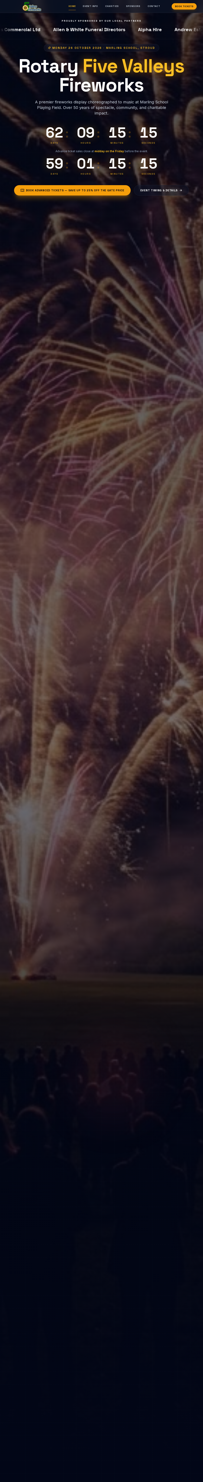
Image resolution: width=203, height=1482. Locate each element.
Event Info (90, 6)
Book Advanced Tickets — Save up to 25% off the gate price (75, 190)
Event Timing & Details (159, 190)
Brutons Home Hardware (148, 29)
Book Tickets (184, 6)
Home (72, 6)
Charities (112, 6)
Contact (154, 6)
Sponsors (133, 6)
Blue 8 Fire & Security (82, 29)
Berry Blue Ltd (28, 29)
